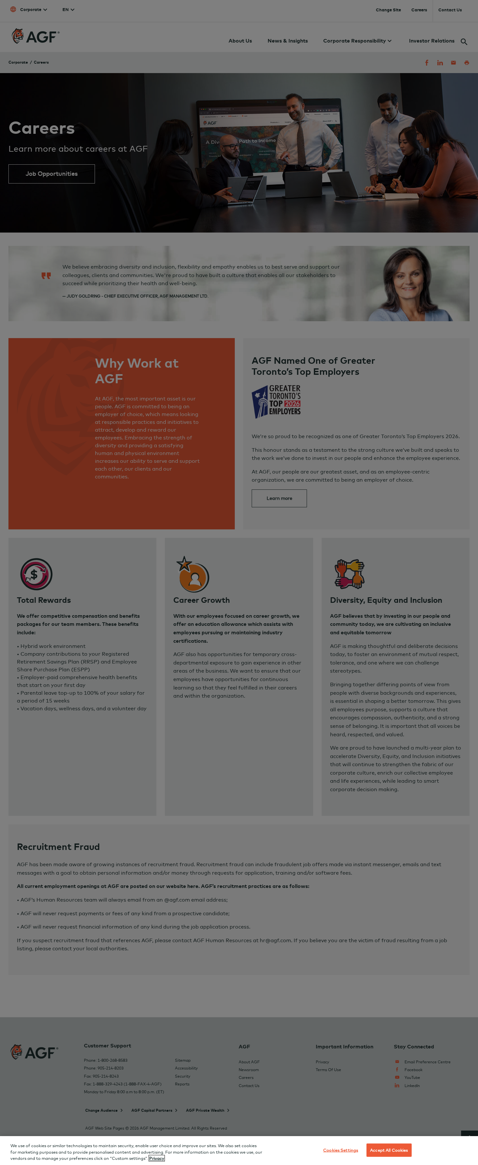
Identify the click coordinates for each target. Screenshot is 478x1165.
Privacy (156, 1158)
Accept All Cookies (389, 1149)
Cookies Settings (340, 1149)
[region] (239, 1150)
